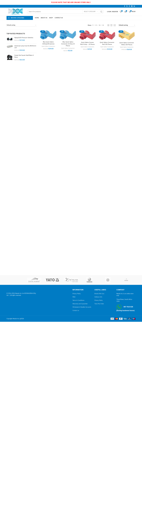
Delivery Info (98, 297)
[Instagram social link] (129, 6)
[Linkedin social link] (134, 6)
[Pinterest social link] (132, 6)
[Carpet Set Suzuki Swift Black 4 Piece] (10, 57)
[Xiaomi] (108, 280)
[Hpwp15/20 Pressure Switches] (10, 39)
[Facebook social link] (124, 6)
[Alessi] (16, 280)
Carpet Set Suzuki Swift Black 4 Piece (24, 56)
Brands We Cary (99, 293)
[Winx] (126, 280)
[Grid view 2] (108, 25)
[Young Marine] (34, 280)
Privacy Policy (77, 293)
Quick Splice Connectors (48, 46)
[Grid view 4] (115, 25)
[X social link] (127, 6)
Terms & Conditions (78, 300)
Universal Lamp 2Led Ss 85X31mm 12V (25, 46)
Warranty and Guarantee (80, 304)
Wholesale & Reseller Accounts (82, 307)
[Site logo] (16, 11)
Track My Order (99, 304)
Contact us (76, 310)
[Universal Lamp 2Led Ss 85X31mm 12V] (10, 48)
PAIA (74, 297)
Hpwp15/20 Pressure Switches (23, 37)
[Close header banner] (139, 2)
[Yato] (52, 280)
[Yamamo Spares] (71, 280)
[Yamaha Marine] (89, 280)
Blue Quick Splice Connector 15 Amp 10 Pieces (68, 43)
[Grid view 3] (111, 25)
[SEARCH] (101, 11)
